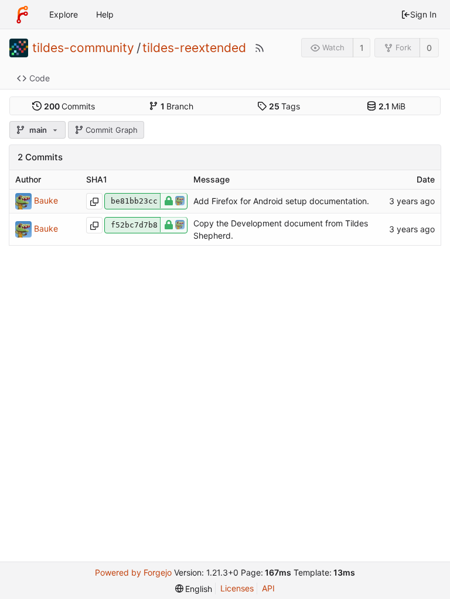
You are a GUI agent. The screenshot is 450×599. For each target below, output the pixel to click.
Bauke (46, 200)
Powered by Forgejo (133, 572)
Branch (177, 106)
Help (105, 14)
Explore (63, 14)
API (268, 588)
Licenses (237, 588)
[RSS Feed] (259, 48)
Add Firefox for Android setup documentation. (281, 201)
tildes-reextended (194, 48)
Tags (285, 106)
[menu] (194, 589)
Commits (70, 106)
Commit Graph (112, 130)
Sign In (423, 14)
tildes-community (83, 48)
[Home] (22, 14)
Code (39, 78)
